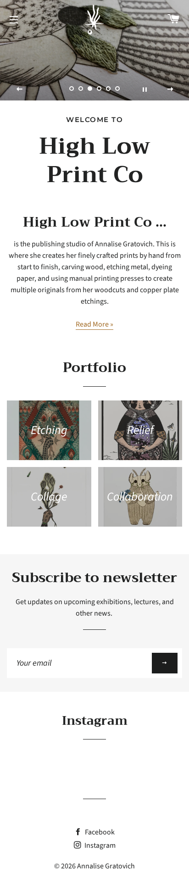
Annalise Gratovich (106, 866)
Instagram (99, 845)
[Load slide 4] (99, 88)
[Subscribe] (165, 663)
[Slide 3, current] (89, 88)
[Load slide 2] (80, 88)
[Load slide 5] (108, 88)
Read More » (94, 324)
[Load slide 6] (117, 88)
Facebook (99, 832)
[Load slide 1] (71, 88)
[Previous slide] (19, 89)
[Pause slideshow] (144, 89)
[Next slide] (170, 89)
